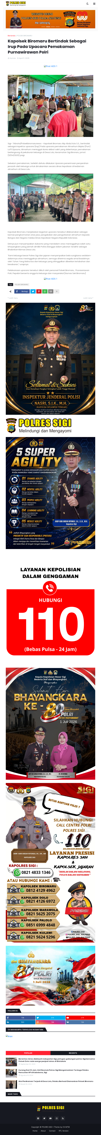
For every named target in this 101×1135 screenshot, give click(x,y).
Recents (73, 1053)
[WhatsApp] (44, 291)
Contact (52, 1131)
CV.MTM (66, 1127)
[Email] (50, 291)
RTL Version (64, 1131)
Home (35, 1131)
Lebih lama (87, 298)
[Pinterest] (39, 291)
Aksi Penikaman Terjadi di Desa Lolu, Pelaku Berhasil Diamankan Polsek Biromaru (56, 1081)
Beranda (11, 35)
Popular (28, 1053)
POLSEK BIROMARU (24, 35)
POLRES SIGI (47, 1127)
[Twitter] (33, 291)
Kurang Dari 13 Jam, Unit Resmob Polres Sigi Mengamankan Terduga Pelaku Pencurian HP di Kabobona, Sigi (54, 1071)
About (43, 1131)
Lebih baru (13, 298)
